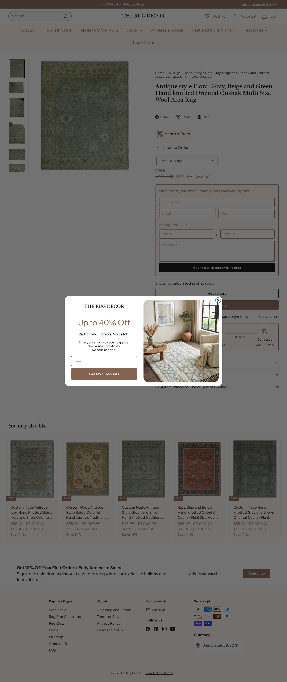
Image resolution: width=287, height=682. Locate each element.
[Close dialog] (218, 300)
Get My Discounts (104, 374)
